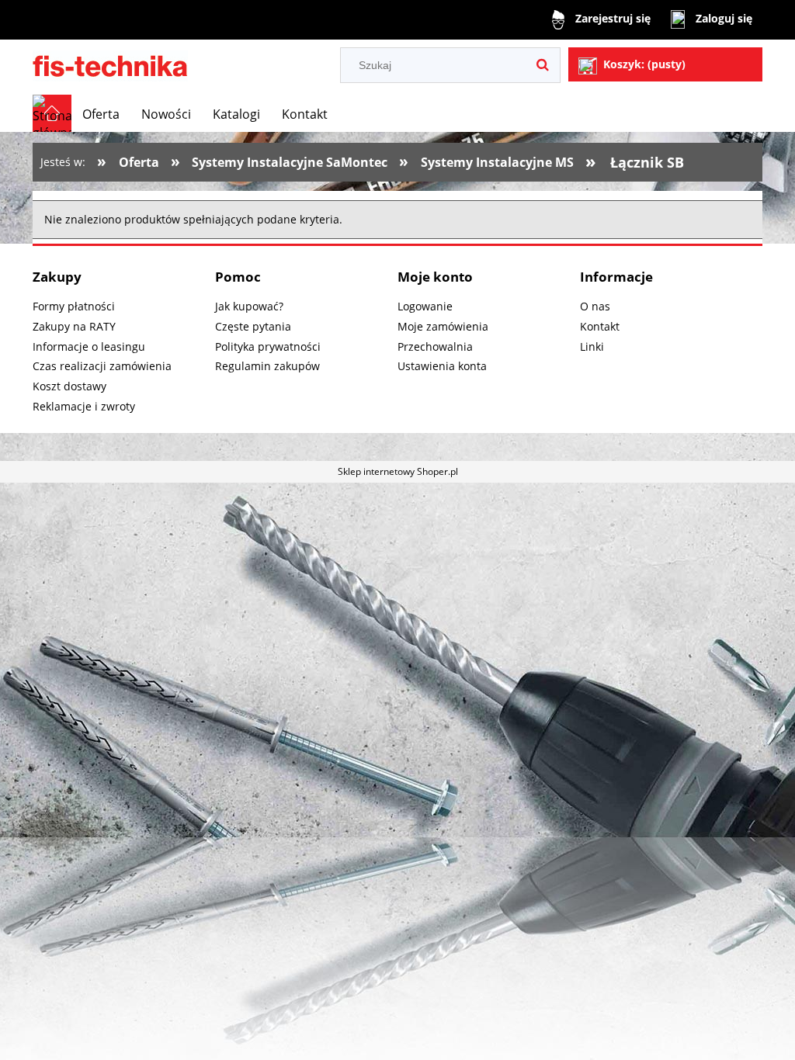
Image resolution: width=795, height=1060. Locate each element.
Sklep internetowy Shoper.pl (398, 471)
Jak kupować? (249, 306)
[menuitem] (100, 114)
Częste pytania (253, 326)
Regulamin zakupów (267, 366)
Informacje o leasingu (89, 346)
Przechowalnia (435, 346)
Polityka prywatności (268, 346)
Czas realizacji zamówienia (102, 366)
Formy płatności (74, 306)
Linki (592, 346)
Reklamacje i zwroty (84, 406)
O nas (595, 306)
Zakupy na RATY (74, 326)
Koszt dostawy (69, 386)
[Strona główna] (110, 64)
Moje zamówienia (443, 326)
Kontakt (600, 326)
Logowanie (425, 306)
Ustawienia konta (442, 366)
